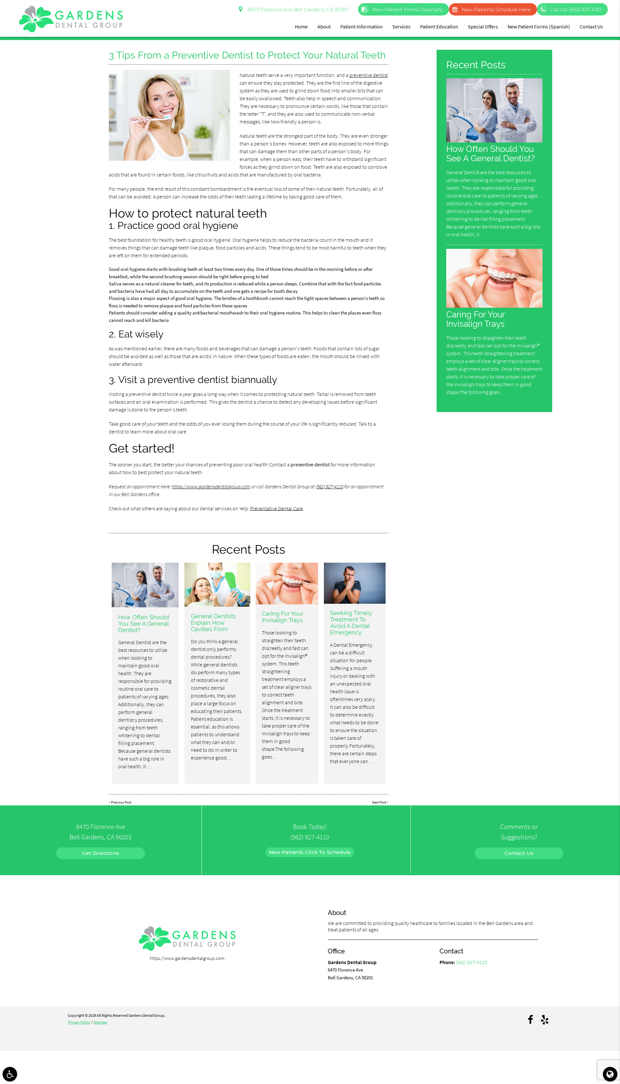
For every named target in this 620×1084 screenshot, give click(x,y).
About (324, 26)
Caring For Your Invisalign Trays (282, 616)
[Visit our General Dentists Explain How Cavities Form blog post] (217, 585)
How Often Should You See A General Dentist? (143, 623)
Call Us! (575, 9)
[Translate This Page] (610, 1074)
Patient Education (439, 26)
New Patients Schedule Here (496, 9)
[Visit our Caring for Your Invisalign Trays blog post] (287, 583)
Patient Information (361, 26)
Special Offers (483, 26)
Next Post (379, 802)
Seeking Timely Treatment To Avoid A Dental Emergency (351, 622)
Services (401, 26)
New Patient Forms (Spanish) (406, 9)
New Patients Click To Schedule (310, 852)
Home (301, 26)
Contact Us (591, 26)
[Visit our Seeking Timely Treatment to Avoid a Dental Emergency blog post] (355, 583)
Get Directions (100, 853)
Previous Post (121, 802)
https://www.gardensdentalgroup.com (211, 486)
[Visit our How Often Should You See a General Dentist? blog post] (145, 585)
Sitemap (100, 1022)
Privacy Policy (79, 1022)
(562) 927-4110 (329, 486)
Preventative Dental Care (276, 508)
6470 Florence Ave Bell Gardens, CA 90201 (296, 9)
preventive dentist (368, 75)
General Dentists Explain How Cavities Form (213, 622)
